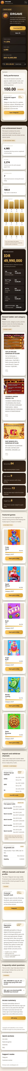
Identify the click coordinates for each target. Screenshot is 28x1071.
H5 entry (14, 1022)
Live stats (5, 1039)
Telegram (14, 908)
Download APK (17, 28)
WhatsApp (14, 912)
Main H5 (17, 33)
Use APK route (14, 795)
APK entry (14, 1018)
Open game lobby (14, 558)
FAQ (3, 1047)
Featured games (6, 1042)
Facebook (14, 917)
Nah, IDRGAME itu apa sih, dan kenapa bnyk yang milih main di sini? (13, 982)
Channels (5, 1044)
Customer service (7, 1060)
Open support (14, 117)
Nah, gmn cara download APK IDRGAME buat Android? (13, 991)
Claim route (16, 370)
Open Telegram (14, 112)
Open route (14, 863)
